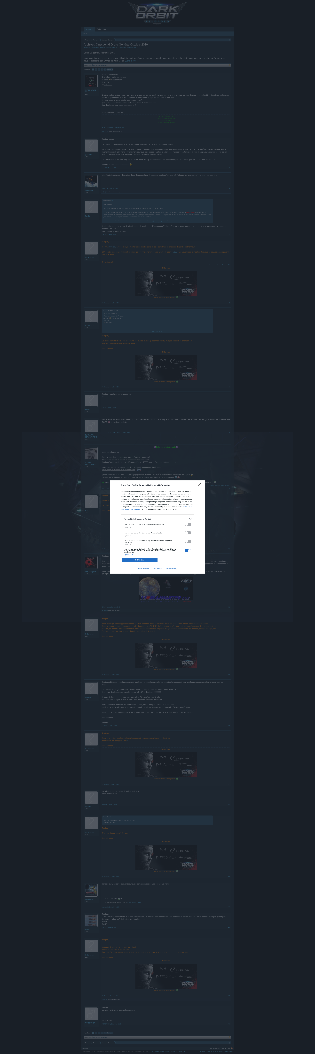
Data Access (157, 569)
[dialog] (157, 527)
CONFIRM (139, 560)
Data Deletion (143, 569)
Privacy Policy (171, 569)
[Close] (200, 485)
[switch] (188, 524)
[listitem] (157, 519)
